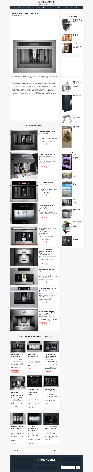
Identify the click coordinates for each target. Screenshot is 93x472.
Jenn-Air (37, 94)
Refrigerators (79, 98)
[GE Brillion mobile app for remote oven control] (67, 195)
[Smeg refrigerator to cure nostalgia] (67, 111)
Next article (54, 450)
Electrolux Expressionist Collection (76, 174)
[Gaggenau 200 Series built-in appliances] (67, 245)
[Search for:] (72, 12)
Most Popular (72, 16)
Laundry (65, 7)
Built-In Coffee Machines (17, 15)
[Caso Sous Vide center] (67, 217)
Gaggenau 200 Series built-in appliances (76, 238)
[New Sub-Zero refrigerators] (67, 146)
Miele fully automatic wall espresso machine (17, 393)
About (14, 458)
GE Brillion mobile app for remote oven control (77, 183)
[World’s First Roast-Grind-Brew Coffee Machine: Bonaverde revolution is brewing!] (67, 233)
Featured (75, 46)
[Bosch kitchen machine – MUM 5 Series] (67, 91)
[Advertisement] (34, 28)
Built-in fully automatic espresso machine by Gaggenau (46, 251)
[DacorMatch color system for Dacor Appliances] (67, 168)
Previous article (16, 450)
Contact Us (15, 460)
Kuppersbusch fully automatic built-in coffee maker (50, 356)
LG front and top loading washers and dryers (77, 20)
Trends (71, 152)
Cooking (13, 7)
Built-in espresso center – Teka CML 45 (50, 390)
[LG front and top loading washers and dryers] (67, 30)
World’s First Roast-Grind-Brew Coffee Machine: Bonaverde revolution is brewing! (77, 224)
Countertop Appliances (46, 7)
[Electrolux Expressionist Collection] (67, 178)
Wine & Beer (37, 7)
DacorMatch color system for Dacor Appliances (77, 156)
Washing (18, 7)
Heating (59, 7)
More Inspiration (72, 79)
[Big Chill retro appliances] (67, 39)
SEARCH (62, 465)
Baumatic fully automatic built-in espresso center (33, 428)
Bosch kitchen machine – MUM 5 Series (77, 82)
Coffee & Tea (30, 7)
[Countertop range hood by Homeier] (67, 122)
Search (77, 467)
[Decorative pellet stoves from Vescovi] (67, 52)
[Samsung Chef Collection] (67, 205)
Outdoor (70, 7)
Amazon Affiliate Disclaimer (18, 464)
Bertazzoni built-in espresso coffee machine (17, 356)
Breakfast (24, 7)
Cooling (54, 7)
